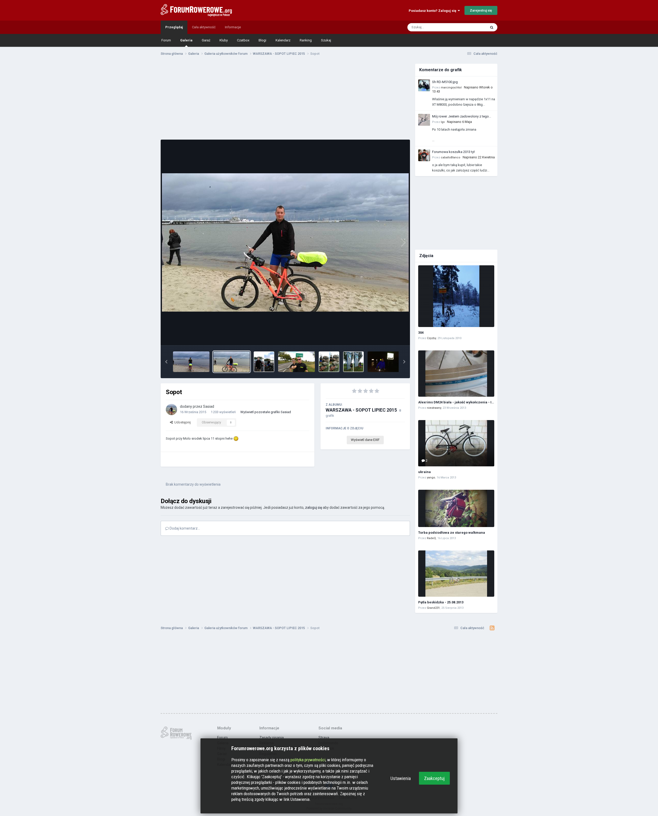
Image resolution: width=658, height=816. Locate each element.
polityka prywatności (307, 759)
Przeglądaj (174, 27)
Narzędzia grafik (386, 336)
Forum (166, 40)
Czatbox (243, 40)
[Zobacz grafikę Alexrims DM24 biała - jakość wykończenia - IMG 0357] (456, 373)
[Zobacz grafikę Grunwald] (329, 361)
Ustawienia (400, 778)
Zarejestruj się (481, 10)
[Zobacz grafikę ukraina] (456, 443)
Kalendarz (283, 40)
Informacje (233, 27)
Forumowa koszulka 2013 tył (453, 152)
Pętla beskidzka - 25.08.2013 (440, 602)
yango (431, 477)
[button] (166, 361)
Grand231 (433, 608)
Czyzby (431, 338)
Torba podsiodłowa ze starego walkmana (451, 532)
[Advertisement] (285, 100)
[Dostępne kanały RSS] (492, 628)
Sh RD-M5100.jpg (445, 82)
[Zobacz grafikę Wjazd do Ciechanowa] (353, 361)
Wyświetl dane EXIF (365, 440)
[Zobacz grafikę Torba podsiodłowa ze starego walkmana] (456, 508)
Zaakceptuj (434, 778)
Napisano (459, 122)
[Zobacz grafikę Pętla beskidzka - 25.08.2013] (456, 573)
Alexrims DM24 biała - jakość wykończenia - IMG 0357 (461, 402)
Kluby (224, 40)
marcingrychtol (451, 87)
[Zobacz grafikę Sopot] (191, 361)
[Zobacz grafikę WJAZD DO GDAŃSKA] (386, 361)
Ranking (306, 40)
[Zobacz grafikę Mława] (296, 361)
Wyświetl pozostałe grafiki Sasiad (265, 412)
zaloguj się (313, 507)
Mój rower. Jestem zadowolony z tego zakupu (460, 116)
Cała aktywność (204, 27)
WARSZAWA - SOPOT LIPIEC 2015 (361, 410)
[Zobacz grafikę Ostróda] (264, 361)
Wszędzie (472, 27)
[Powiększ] (285, 242)
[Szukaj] (491, 27)
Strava (323, 738)
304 (421, 332)
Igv (443, 122)
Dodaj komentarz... (184, 528)
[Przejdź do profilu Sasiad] (171, 409)
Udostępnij (182, 422)
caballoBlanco (450, 157)
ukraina (424, 472)
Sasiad (208, 406)
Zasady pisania (271, 738)
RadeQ (431, 538)
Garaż (206, 40)
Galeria (186, 40)
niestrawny (434, 408)
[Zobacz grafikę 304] (456, 296)
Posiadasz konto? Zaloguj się (433, 11)
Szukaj (326, 40)
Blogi (262, 40)
